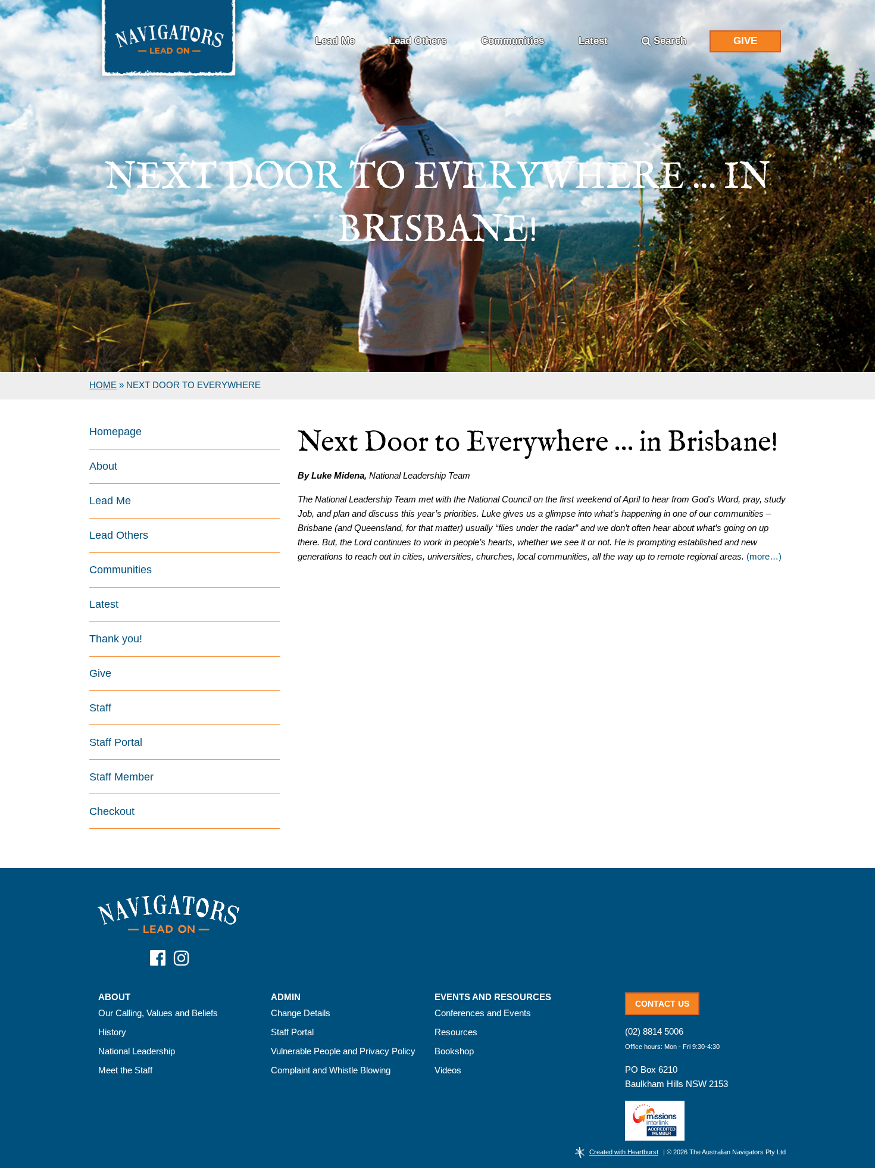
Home (103, 385)
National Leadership (136, 1051)
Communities (512, 40)
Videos (448, 1070)
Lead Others (417, 40)
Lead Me (335, 40)
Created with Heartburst (623, 1151)
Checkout (112, 811)
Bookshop (454, 1051)
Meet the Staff (125, 1070)
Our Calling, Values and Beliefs (158, 1013)
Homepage (115, 432)
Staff (100, 708)
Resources (456, 1032)
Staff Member (121, 777)
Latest (593, 40)
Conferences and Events (483, 1013)
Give (745, 40)
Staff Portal (115, 742)
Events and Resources (493, 997)
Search (670, 40)
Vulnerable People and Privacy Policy (343, 1051)
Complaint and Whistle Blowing (330, 1070)
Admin (286, 997)
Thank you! (115, 639)
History (112, 1032)
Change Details (300, 1013)
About (103, 466)
